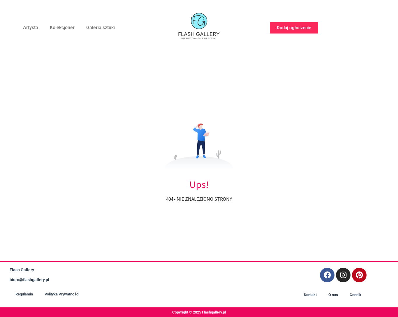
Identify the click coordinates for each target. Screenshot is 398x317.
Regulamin (24, 294)
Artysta (30, 27)
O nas (333, 295)
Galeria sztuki (100, 27)
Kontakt (310, 295)
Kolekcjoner (62, 27)
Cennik (355, 295)
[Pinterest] (359, 275)
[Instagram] (343, 275)
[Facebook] (327, 275)
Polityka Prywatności (62, 294)
